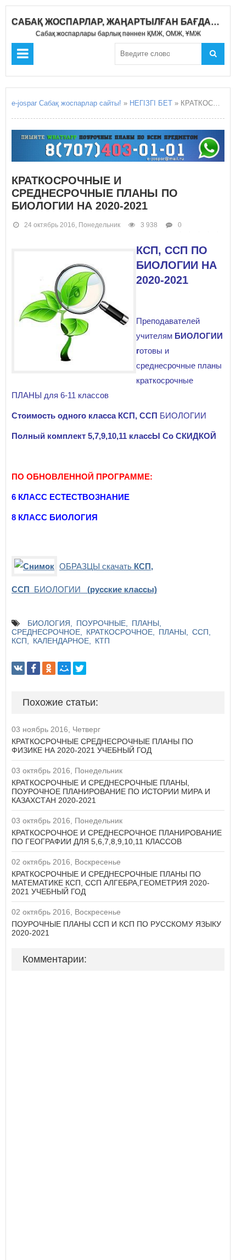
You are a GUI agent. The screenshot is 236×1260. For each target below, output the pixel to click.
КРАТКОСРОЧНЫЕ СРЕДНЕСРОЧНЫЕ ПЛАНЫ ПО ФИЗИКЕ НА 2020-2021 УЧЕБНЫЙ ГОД (102, 746)
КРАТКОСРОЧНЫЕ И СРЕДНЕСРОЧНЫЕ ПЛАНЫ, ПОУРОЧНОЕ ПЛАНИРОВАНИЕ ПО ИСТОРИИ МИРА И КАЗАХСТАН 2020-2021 (111, 791)
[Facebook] (33, 668)
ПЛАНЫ (145, 623)
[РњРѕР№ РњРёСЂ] (64, 668)
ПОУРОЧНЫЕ (101, 623)
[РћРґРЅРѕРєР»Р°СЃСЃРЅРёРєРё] (48, 668)
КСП (19, 640)
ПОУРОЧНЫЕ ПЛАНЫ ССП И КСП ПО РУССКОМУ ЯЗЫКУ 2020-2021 (116, 928)
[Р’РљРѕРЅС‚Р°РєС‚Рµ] (18, 668)
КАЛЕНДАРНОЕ (61, 640)
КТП (102, 640)
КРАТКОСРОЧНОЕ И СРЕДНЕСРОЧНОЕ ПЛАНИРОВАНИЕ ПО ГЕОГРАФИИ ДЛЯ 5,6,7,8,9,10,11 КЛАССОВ (117, 837)
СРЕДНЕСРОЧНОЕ (46, 632)
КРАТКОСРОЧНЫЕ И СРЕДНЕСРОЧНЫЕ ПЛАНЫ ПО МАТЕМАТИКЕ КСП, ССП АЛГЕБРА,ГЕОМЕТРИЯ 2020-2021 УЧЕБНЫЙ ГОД (111, 883)
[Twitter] (79, 668)
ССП (200, 632)
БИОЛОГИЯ (48, 623)
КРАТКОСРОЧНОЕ (119, 632)
